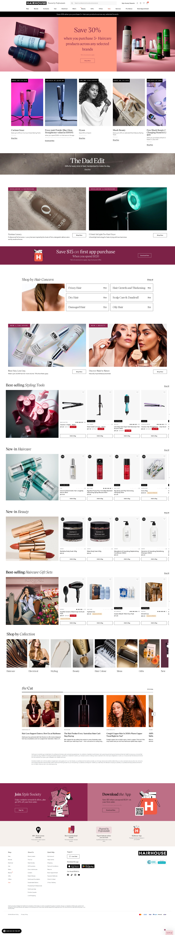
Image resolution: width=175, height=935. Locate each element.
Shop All (166, 386)
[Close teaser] (165, 930)
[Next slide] (166, 112)
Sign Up (21, 810)
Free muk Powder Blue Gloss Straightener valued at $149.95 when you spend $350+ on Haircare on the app (87, 15)
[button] (12, 931)
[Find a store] (140, 3)
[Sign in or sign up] (137, 3)
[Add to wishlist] (83, 392)
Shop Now (87, 61)
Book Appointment (143, 9)
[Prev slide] (5, 414)
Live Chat (74, 856)
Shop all (150, 279)
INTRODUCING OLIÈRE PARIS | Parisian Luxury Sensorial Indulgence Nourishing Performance (87, 13)
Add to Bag (73, 436)
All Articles (150, 689)
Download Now (49, 140)
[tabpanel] (87, 411)
